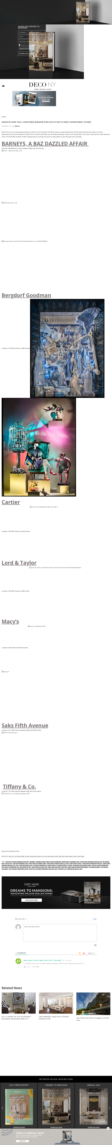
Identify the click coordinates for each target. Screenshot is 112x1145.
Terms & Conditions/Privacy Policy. (29, 47)
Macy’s (10, 621)
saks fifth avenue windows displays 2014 (43, 869)
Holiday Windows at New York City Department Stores (52, 865)
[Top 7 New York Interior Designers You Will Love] (93, 1003)
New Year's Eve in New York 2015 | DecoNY (42, 960)
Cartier (11, 502)
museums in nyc (25, 867)
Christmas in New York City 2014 (57, 863)
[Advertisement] (56, 1058)
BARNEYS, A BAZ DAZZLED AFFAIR (45, 143)
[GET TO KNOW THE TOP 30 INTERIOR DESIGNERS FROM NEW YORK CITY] (19, 1003)
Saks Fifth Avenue (25, 725)
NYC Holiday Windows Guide (18, 869)
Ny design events (95, 867)
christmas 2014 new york (37, 863)
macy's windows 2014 (12, 867)
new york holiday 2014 (39, 867)
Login (94, 919)
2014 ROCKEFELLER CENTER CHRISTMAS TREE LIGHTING (64, 856)
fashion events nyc (26, 865)
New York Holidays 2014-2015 (57, 867)
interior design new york (82, 865)
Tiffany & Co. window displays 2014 (70, 869)
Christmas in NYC (75, 863)
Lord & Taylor (19, 562)
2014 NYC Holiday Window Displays (17, 862)
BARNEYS (33, 862)
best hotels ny (7, 863)
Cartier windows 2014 (20, 863)
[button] (109, 1108)
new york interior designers (78, 867)
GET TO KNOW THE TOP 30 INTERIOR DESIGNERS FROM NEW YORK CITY (16, 1018)
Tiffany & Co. (19, 786)
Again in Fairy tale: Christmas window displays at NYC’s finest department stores (46, 122)
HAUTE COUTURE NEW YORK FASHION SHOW (25, 856)
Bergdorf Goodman (26, 295)
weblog (17, 126)
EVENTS (4, 117)
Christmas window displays (92, 863)
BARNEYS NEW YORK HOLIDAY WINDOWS (48, 862)
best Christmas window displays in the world (93, 862)
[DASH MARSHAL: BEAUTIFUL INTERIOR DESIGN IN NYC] (56, 1003)
